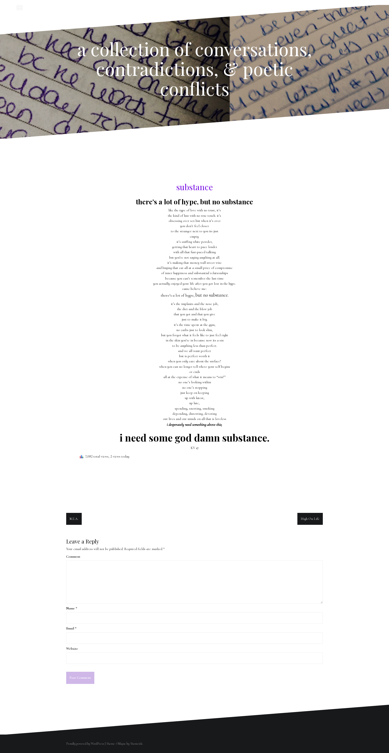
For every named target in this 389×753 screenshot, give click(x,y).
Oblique (121, 744)
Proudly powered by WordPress (85, 744)
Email (71, 628)
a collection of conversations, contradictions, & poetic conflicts (194, 68)
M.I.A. (74, 519)
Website (72, 649)
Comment (73, 557)
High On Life (310, 519)
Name (71, 608)
